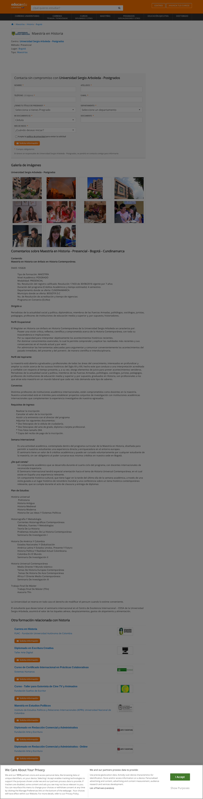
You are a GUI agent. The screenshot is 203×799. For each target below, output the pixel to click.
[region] (101, 782)
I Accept (180, 777)
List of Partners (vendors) (102, 788)
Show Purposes (180, 788)
